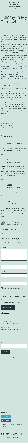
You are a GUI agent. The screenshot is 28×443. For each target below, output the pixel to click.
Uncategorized (12, 127)
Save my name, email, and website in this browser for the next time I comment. (13, 289)
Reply (2, 154)
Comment (4, 247)
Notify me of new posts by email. (11, 302)
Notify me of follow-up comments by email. (14, 296)
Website (3, 280)
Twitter (6, 416)
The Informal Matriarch (8, 125)
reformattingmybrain (14, 222)
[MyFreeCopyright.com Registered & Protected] (14, 425)
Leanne (9, 185)
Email (3, 271)
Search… (3, 342)
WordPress (15, 437)
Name (3, 263)
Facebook (7, 420)
